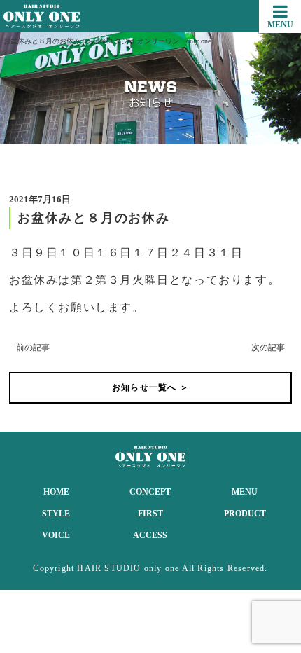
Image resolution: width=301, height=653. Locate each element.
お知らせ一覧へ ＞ (150, 387)
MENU (245, 492)
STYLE (56, 513)
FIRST (150, 513)
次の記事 (268, 347)
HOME (56, 492)
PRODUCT (245, 513)
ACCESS (150, 535)
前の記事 (33, 347)
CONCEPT (150, 492)
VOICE (56, 535)
